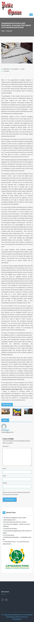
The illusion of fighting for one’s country (14, 517)
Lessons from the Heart (10, 528)
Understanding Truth (9, 520)
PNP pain (6, 526)
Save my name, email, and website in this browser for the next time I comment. (16, 493)
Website (5, 483)
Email (5, 475)
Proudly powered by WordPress (12, 614)
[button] (31, 14)
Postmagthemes (17, 619)
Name (5, 468)
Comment (6, 446)
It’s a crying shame (8, 535)
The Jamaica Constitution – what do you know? (16, 524)
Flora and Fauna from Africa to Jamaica (14, 522)
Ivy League (6, 430)
